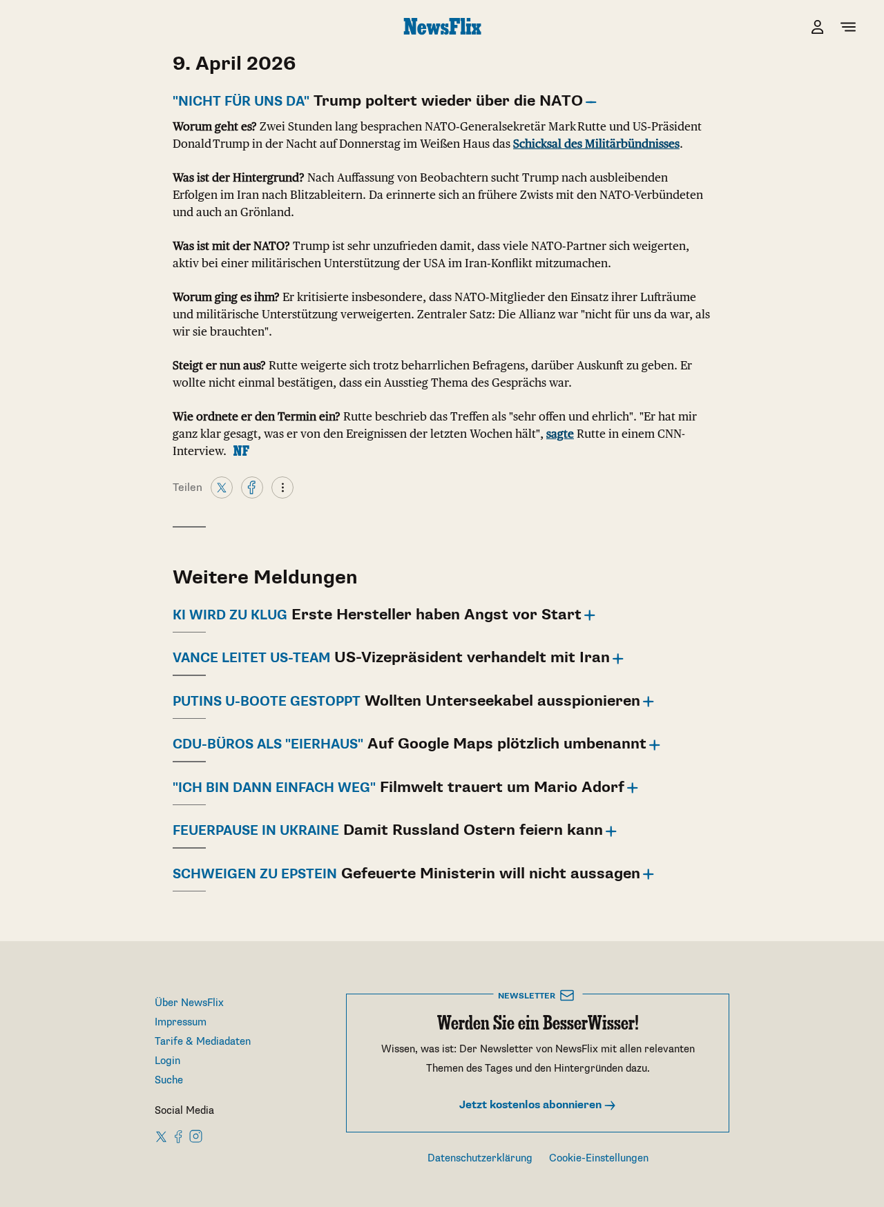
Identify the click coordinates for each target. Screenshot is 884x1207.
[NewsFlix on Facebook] (179, 1136)
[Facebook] (252, 487)
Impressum (180, 1022)
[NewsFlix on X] (162, 1136)
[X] (222, 487)
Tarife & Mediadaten (203, 1041)
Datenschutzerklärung (479, 1158)
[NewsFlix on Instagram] (196, 1136)
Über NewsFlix (189, 1003)
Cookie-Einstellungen (598, 1158)
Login (167, 1061)
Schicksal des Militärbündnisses (596, 144)
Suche (169, 1080)
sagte (560, 434)
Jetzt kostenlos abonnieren (531, 1105)
